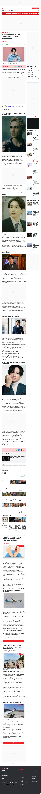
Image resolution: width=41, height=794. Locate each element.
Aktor (3, 69)
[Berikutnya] (26, 522)
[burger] (38, 10)
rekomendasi (11, 106)
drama (9, 71)
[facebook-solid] (19, 66)
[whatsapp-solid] (16, 66)
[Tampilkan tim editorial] (25, 473)
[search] (30, 8)
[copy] (24, 66)
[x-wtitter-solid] (21, 66)
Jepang (12, 71)
